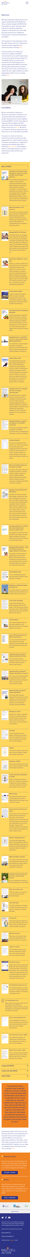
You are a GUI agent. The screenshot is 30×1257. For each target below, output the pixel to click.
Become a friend (9, 1172)
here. (17, 127)
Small (8, 1240)
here (20, 47)
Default (12, 1240)
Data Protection (5, 1229)
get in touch (12, 146)
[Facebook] (6, 1218)
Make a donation (9, 1198)
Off (10, 1232)
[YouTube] (9, 1218)
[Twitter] (3, 1218)
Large (16, 1240)
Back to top (15, 1211)
